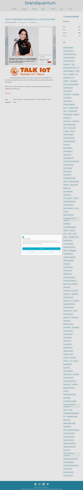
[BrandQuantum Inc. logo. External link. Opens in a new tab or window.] (23, 237)
